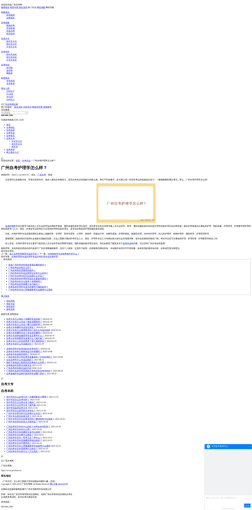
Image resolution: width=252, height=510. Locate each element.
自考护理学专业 (19, 256)
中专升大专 (11, 47)
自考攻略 (5, 23)
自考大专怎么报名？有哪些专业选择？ (24, 319)
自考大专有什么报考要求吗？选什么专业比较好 (28, 330)
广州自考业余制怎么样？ (20, 268)
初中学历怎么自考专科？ (17, 400)
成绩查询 (47, 107)
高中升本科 (11, 57)
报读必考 (10, 25)
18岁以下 (10, 91)
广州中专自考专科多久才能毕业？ (22, 422)
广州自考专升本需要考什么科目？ (22, 449)
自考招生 (10, 127)
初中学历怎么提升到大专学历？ (21, 411)
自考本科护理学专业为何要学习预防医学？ (28, 287)
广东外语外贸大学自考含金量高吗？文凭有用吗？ (29, 357)
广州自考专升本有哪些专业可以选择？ (24, 432)
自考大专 (5, 38)
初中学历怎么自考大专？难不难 (21, 405)
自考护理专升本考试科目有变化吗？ (23, 349)
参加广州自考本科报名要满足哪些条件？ (27, 265)
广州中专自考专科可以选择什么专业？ (26, 276)
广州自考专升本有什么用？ (19, 429)
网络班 (9, 73)
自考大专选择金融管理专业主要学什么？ (25, 335)
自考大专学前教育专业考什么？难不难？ (25, 338)
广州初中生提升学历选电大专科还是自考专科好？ (29, 371)
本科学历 (27, 107)
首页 (8, 125)
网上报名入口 (12, 152)
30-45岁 (9, 97)
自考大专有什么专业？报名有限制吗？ (24, 322)
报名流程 (23, 7)
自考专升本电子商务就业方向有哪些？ (24, 351)
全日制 (9, 68)
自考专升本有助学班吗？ (17, 354)
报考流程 (10, 309)
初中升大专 (11, 41)
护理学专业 (31, 256)
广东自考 (42, 175)
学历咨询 (10, 34)
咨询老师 (10, 15)
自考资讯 (10, 136)
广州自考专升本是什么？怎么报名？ (23, 451)
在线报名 (10, 18)
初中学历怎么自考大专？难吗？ (21, 402)
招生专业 (10, 304)
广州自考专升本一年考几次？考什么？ (24, 438)
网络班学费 (37, 107)
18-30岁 (9, 94)
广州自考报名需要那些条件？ (22, 270)
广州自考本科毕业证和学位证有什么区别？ (28, 273)
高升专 (15, 147)
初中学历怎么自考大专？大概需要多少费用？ (27, 397)
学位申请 (10, 28)
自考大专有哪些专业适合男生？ (21, 327)
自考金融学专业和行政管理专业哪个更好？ (26, 373)
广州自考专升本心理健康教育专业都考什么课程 (30, 290)
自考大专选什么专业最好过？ (20, 344)
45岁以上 (10, 99)
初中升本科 (11, 54)
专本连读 (10, 81)
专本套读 (10, 83)
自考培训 (5, 65)
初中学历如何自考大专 (16, 408)
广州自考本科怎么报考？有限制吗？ (25, 281)
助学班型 (10, 306)
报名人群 (5, 88)
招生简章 (10, 301)
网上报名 (5, 296)
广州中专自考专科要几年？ (19, 416)
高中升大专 (11, 44)
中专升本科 (11, 60)
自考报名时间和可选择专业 (19, 365)
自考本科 (5, 52)
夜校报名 (5, 78)
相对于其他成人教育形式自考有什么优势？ (26, 362)
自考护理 (53, 256)
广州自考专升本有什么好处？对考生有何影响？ (28, 426)
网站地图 (41, 7)
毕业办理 (10, 31)
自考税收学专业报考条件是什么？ (63, 254)
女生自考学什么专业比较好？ (20, 360)
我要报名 (5, 7)
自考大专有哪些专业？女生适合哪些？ (24, 333)
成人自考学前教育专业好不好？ (24, 254)
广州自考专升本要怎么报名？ (20, 435)
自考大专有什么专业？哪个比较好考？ (24, 324)
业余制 (9, 70)
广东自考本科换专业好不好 (19, 368)
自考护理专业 (43, 256)
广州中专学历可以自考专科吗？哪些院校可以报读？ (30, 419)
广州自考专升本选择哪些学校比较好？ (24, 440)
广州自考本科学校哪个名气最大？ (24, 284)
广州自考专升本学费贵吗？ (19, 443)
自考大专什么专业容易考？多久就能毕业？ (26, 341)
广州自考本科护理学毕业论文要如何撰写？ (28, 279)
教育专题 (14, 7)
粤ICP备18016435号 (59, 484)
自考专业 (10, 133)
